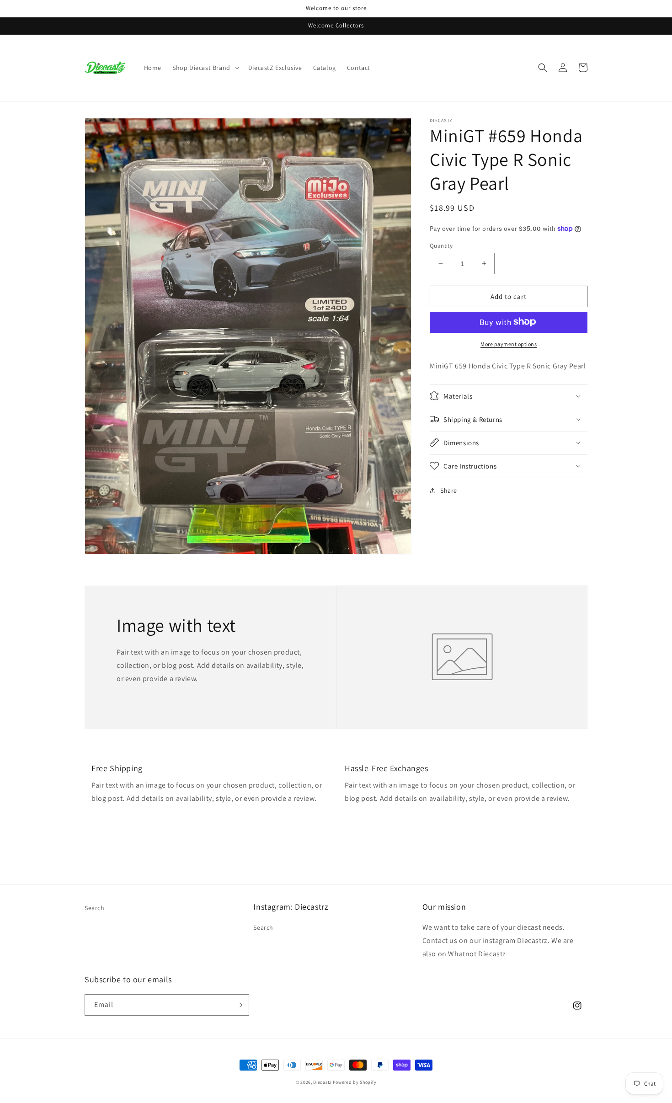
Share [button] (448, 490)
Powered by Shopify (355, 1082)
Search (95, 908)
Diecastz (322, 1082)
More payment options (508, 343)
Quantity (441, 245)
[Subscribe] (239, 1005)
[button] (205, 67)
